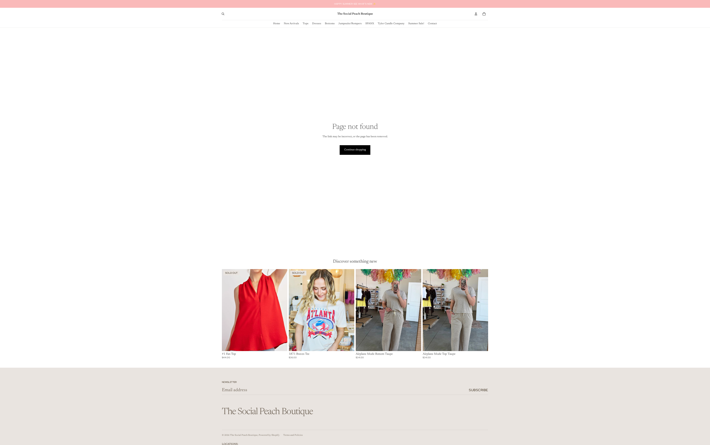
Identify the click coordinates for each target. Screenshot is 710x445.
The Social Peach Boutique (244, 435)
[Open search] (223, 14)
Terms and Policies (293, 435)
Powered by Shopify (269, 435)
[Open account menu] (476, 14)
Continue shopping (355, 150)
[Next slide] (281, 310)
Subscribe (478, 390)
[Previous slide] (227, 310)
